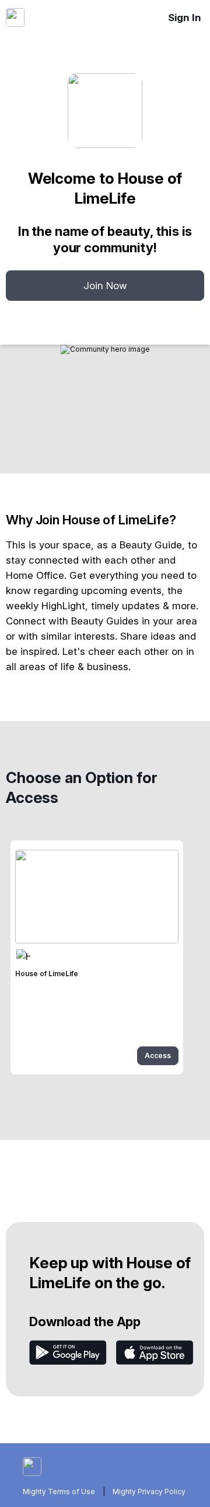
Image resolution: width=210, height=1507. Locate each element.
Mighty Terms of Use (59, 1491)
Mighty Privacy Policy (149, 1491)
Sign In (184, 17)
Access (158, 1055)
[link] (96, 957)
